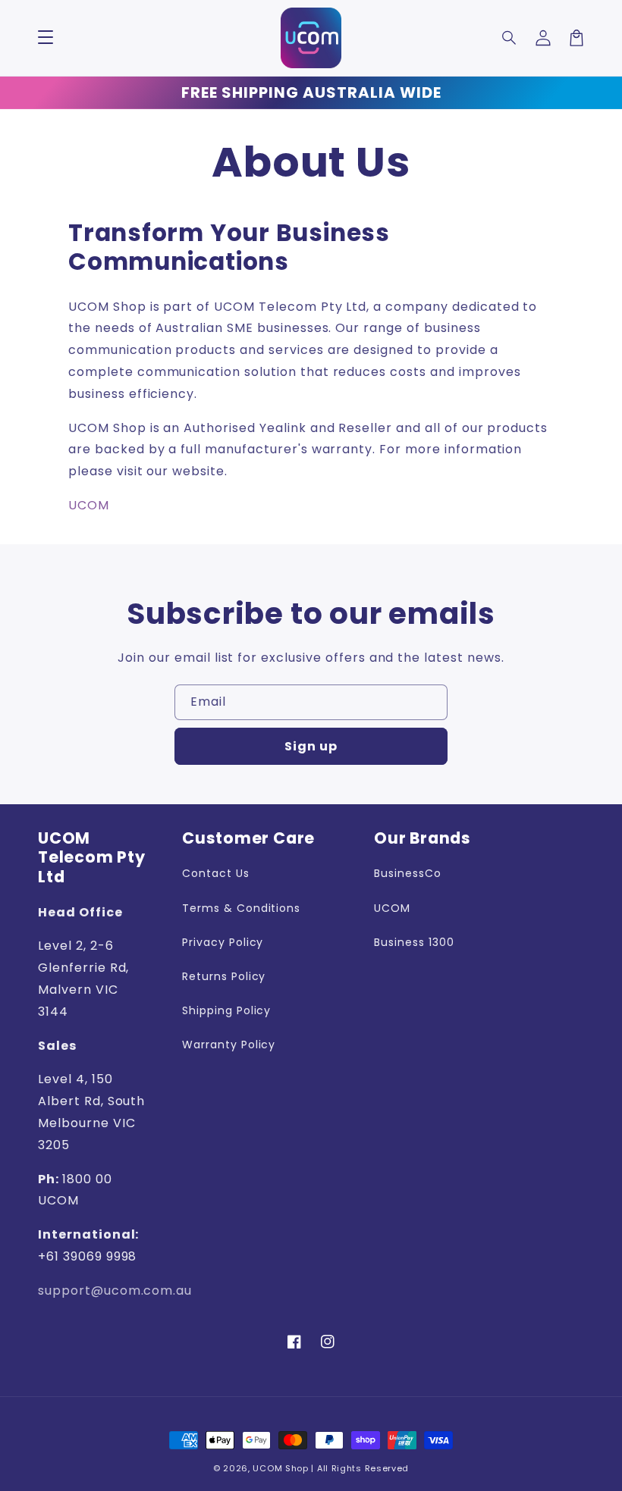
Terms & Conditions (241, 908)
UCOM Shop (280, 1468)
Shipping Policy (226, 1010)
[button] (509, 38)
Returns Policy (223, 976)
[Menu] (45, 38)
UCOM (88, 505)
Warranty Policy (228, 1044)
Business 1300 (414, 942)
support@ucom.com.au (115, 1290)
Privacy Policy (222, 942)
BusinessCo (407, 873)
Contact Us (216, 873)
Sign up (311, 746)
